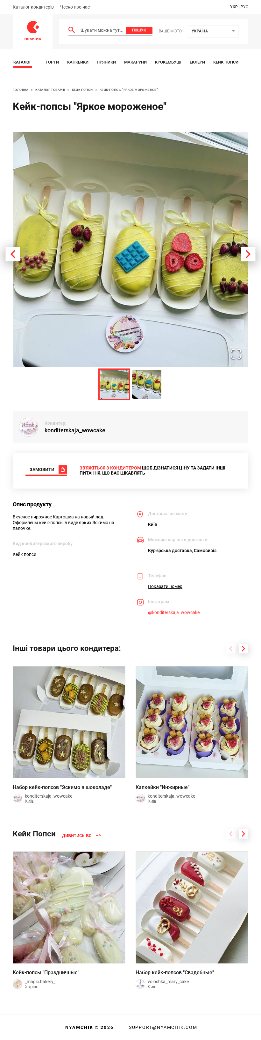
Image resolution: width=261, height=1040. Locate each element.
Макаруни (135, 62)
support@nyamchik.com (162, 1027)
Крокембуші (168, 62)
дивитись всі (77, 835)
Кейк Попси (225, 62)
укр (234, 7)
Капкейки (77, 62)
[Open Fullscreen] (236, 354)
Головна (21, 89)
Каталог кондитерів (33, 7)
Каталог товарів (50, 89)
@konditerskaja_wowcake (174, 612)
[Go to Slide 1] (114, 384)
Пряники (106, 62)
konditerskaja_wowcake (75, 430)
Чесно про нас (75, 7)
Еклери (197, 62)
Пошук (139, 30)
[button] (130, 249)
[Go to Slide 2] (147, 384)
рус (244, 7)
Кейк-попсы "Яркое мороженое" (129, 89)
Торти (52, 62)
